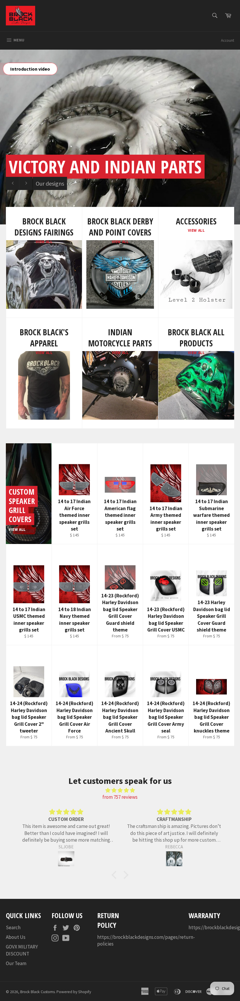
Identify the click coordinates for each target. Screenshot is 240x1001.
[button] (116, 875)
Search (13, 927)
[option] (120, 136)
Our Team (16, 963)
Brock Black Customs (37, 991)
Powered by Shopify (73, 991)
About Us (15, 937)
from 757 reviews (120, 797)
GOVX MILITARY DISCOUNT (22, 950)
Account (227, 40)
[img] (120, 790)
